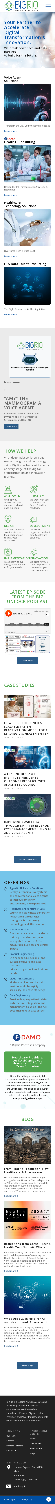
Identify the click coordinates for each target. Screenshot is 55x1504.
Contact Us (11, 1450)
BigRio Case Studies (13, 737)
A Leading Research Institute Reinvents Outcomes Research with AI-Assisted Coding (25, 779)
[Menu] (46, 6)
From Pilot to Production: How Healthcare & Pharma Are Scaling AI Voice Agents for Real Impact (26, 1174)
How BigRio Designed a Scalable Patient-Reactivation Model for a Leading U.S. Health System (26, 728)
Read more (10, 1195)
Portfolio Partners (14, 1445)
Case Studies (36, 1443)
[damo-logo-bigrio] (27, 1039)
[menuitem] (46, 6)
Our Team (11, 1435)
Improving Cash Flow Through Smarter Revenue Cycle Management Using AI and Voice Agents (27, 827)
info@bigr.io (20, 1485)
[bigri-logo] (23, 6)
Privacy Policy (26, 1500)
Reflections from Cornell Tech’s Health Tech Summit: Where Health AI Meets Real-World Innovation (27, 1249)
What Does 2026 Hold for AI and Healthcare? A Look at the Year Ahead (27, 1322)
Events (33, 1438)
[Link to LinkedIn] (48, 1499)
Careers (10, 1440)
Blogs (32, 1453)
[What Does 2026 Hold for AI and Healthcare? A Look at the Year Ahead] (27, 1295)
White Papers (36, 1448)
